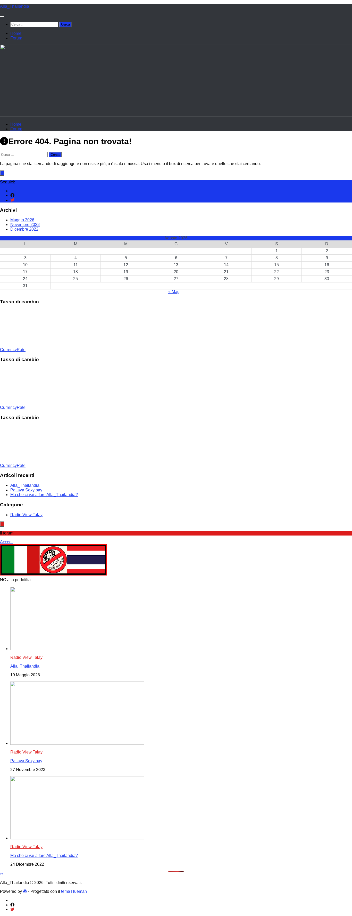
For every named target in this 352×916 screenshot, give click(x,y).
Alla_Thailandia (14, 6)
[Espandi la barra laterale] (2, 173)
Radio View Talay (26, 515)
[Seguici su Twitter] (12, 200)
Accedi (6, 542)
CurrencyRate (13, 349)
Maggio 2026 (22, 220)
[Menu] (2, 16)
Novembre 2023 (25, 224)
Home (15, 33)
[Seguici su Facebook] (12, 195)
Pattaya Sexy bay (26, 490)
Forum (16, 38)
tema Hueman (74, 891)
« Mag (174, 291)
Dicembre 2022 (24, 229)
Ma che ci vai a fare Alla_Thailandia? (44, 494)
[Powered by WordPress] (25, 891)
